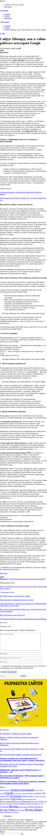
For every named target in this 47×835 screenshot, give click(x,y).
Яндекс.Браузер (24, 807)
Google (9, 793)
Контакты (8, 7)
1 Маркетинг (5, 22)
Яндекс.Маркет (33, 809)
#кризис (8, 790)
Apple (35, 790)
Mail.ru (24, 793)
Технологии (4, 807)
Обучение (3, 803)
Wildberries (25, 796)
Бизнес (2, 799)
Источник (3, 573)
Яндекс (13, 806)
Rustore (39, 793)
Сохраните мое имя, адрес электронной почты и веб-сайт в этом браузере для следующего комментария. (23, 667)
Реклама (28, 803)
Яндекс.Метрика (5, 812)
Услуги (7, 16)
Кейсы (14, 801)
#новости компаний (22, 789)
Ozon (34, 793)
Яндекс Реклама (15, 812)
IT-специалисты (18, 793)
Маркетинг (26, 801)
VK (7, 796)
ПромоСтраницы (13, 803)
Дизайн (19, 799)
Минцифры (34, 801)
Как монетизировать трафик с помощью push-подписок (20, 755)
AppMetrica (41, 790)
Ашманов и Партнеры (40, 796)
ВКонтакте (7, 799)
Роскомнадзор (36, 803)
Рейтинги (22, 803)
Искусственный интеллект (29, 799)
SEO (43, 793)
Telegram (3, 796)
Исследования (6, 801)
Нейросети (43, 801)
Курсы (19, 801)
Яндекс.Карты (20, 810)
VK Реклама (15, 796)
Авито (31, 796)
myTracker (29, 793)
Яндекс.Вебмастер (36, 807)
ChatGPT (2, 793)
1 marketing (4, 10)
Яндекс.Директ (8, 809)
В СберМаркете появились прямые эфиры (15, 734)
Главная (7, 14)
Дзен (13, 798)
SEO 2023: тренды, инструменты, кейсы (15, 596)
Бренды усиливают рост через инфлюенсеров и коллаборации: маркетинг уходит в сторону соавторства (22, 759)
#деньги (2, 790)
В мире (2, 33)
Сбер (42, 803)
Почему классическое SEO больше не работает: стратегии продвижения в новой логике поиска (23, 782)
